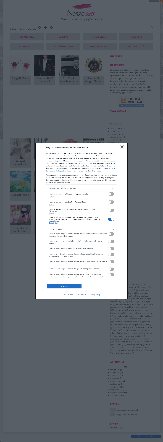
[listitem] (81, 188)
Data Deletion (68, 295)
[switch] (111, 194)
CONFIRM (64, 286)
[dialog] (81, 221)
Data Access (81, 295)
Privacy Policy (95, 295)
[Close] (123, 147)
